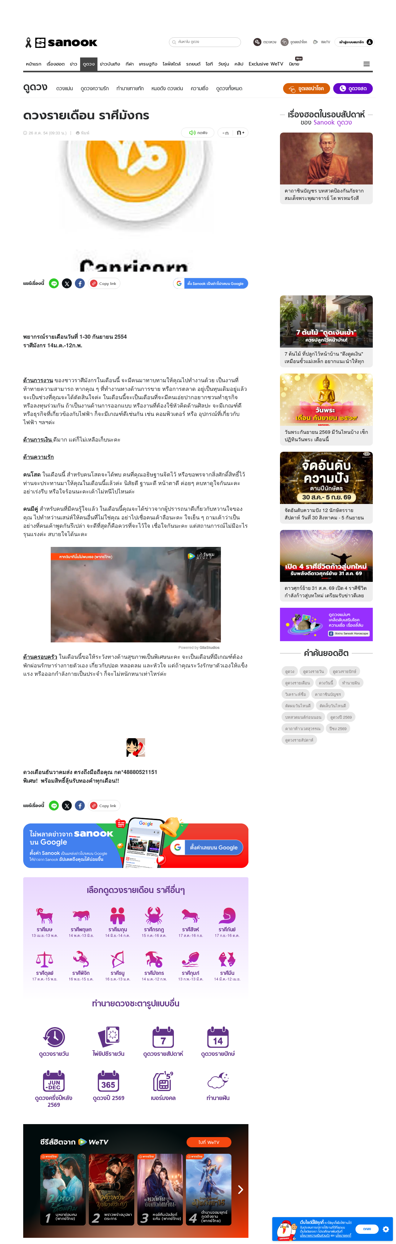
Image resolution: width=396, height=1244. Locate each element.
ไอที (209, 64)
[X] (67, 283)
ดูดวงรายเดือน (297, 683)
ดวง (28, 772)
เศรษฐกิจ (148, 64)
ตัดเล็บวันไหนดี (333, 706)
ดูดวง (89, 64)
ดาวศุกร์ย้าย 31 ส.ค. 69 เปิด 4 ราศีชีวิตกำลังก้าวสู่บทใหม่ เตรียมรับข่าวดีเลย (326, 591)
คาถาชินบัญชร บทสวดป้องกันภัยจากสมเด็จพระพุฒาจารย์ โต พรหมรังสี (324, 194)
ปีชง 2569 (337, 728)
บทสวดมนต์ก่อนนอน (303, 717)
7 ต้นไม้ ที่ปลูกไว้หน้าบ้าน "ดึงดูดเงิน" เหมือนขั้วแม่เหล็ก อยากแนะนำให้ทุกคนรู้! (324, 361)
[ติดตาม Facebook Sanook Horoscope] (326, 624)
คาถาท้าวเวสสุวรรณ (303, 728)
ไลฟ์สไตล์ (172, 64)
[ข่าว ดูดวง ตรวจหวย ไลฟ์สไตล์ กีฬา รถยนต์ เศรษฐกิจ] (60, 42)
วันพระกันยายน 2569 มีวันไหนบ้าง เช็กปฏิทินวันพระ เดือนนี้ (326, 435)
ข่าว (73, 64)
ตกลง (367, 1229)
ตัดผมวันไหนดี (298, 706)
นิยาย (294, 64)
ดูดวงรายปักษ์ (344, 671)
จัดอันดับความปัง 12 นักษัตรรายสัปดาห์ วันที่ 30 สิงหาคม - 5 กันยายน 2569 (324, 517)
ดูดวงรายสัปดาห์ (299, 740)
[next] (240, 1189)
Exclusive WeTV (266, 64)
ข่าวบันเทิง (110, 64)
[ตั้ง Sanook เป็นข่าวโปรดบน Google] (135, 842)
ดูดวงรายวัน (313, 671)
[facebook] (80, 283)
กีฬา (130, 64)
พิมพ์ (85, 133)
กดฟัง (202, 132)
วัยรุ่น (223, 64)
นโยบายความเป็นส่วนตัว (315, 1235)
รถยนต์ (193, 64)
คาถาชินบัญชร (328, 694)
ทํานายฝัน (351, 683)
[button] (174, 42)
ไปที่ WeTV (209, 1142)
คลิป (239, 64)
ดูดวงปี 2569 (341, 717)
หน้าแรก (33, 64)
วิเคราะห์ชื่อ (295, 694)
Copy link (107, 283)
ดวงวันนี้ (326, 683)
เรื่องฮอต (56, 64)
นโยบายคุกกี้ (343, 1235)
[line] (54, 283)
